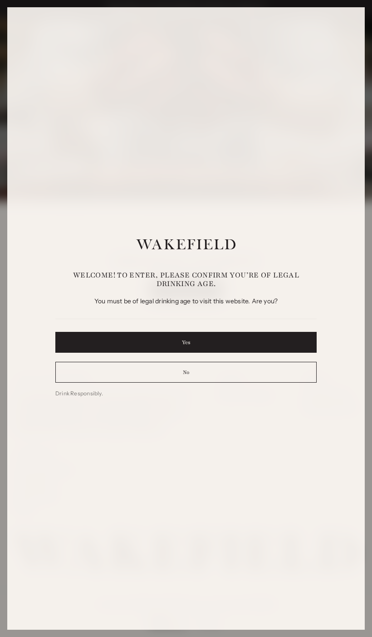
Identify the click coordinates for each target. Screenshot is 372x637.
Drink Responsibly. (79, 393)
